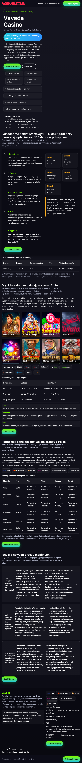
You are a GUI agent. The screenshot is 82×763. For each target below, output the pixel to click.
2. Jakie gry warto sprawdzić (16, 96)
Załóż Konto (9, 679)
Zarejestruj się (71, 4)
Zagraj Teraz (29, 66)
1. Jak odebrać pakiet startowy (17, 89)
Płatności (53, 4)
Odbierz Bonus (13, 249)
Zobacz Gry (9, 432)
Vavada (6, 692)
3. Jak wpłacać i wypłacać (16, 102)
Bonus (40, 4)
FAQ (59, 4)
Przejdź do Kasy (11, 544)
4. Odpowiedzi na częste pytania (18, 109)
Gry (46, 4)
